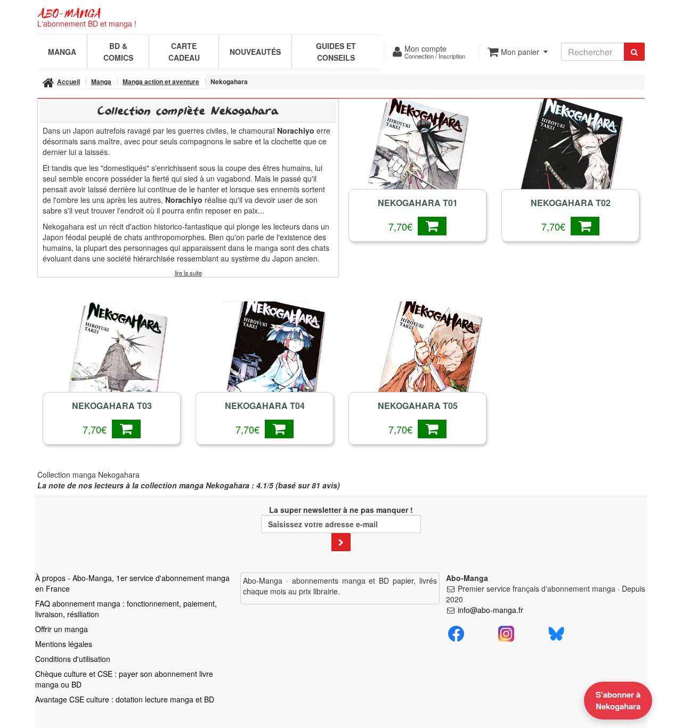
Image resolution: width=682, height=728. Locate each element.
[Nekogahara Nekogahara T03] (111, 363)
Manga (62, 51)
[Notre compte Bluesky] (556, 632)
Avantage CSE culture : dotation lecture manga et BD (124, 699)
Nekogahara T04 (265, 405)
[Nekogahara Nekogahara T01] (417, 160)
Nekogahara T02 (571, 203)
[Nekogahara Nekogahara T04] (264, 363)
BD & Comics (118, 51)
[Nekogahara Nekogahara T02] (570, 160)
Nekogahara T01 (418, 203)
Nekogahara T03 (112, 405)
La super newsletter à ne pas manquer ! (341, 509)
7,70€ (403, 226)
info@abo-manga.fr (490, 609)
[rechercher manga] (634, 52)
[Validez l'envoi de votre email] (341, 542)
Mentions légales (63, 644)
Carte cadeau (184, 51)
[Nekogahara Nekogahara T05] (417, 363)
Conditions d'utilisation (72, 658)
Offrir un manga (61, 629)
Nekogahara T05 (418, 405)
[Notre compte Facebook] (456, 632)
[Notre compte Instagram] (506, 632)
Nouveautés (255, 51)
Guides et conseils (336, 51)
